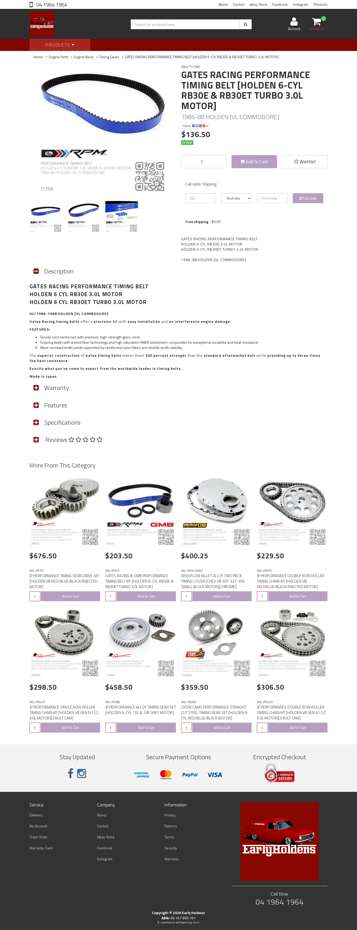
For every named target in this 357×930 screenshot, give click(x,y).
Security (170, 848)
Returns (170, 826)
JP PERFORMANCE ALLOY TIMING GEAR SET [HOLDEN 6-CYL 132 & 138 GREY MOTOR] (140, 710)
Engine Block (84, 57)
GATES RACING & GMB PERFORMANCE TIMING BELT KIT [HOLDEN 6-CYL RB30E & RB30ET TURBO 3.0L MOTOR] (139, 581)
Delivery (36, 815)
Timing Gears (109, 57)
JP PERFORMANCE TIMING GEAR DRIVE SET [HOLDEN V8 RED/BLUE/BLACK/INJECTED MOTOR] (65, 581)
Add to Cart (256, 161)
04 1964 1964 (51, 5)
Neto (196, 922)
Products (320, 4)
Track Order (39, 837)
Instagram (300, 4)
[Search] (245, 24)
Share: (187, 125)
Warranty (171, 859)
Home (38, 57)
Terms (169, 837)
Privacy (170, 815)
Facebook (280, 4)
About (223, 4)
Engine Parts (58, 57)
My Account (38, 826)
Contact (238, 4)
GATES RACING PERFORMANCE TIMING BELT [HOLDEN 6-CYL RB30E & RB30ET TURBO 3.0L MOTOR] (202, 57)
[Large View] (46, 216)
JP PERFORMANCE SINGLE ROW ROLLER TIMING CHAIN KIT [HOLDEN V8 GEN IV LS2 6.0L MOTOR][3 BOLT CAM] (64, 712)
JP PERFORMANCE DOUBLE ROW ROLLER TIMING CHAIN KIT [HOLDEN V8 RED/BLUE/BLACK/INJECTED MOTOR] (290, 581)
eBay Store (258, 4)
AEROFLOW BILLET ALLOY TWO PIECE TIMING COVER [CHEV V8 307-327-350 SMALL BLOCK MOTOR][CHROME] (213, 581)
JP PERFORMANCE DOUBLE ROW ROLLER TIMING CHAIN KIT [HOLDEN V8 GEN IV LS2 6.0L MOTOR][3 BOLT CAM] (291, 712)
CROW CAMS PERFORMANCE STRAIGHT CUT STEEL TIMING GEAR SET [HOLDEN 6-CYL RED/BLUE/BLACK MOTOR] (215, 712)
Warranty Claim (41, 848)
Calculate (309, 198)
